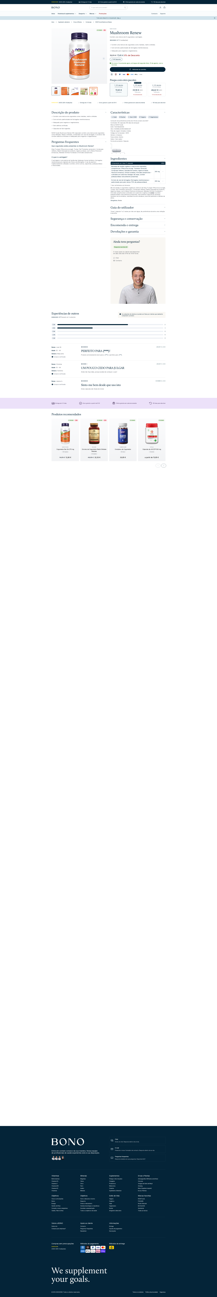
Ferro (81, 1186)
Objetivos (55, 1196)
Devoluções (112, 1231)
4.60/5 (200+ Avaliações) (65, 2)
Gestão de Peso (56, 1206)
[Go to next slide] (163, 465)
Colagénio (112, 1181)
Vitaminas (55, 1176)
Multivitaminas (56, 1179)
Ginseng (140, 1186)
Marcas (92, 13)
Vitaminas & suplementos (66, 13)
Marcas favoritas (144, 1196)
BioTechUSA (141, 1206)
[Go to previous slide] (158, 465)
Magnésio (83, 1179)
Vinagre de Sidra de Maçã (145, 1183)
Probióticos (112, 1183)
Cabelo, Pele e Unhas (57, 1210)
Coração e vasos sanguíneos (60, 1208)
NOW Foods (113, 28)
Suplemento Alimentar (115, 1190)
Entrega (111, 1226)
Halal (110, 1203)
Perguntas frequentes (86, 1228)
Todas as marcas (142, 1210)
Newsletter (83, 1231)
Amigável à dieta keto (115, 1210)
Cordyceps (89, 22)
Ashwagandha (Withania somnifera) (148, 1179)
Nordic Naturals (142, 1203)
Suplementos (114, 1176)
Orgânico (111, 1201)
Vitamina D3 (55, 1181)
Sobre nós (54, 1226)
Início (53, 13)
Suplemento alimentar (64, 22)
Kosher (111, 1208)
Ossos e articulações (57, 1198)
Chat (117, 258)
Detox (53, 1201)
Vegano (111, 1198)
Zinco (81, 1183)
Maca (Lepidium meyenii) (145, 1188)
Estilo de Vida (114, 1196)
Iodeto (82, 1188)
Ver (119, 18)
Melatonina (112, 1186)
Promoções (102, 13)
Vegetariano (112, 1206)
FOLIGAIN (140, 1201)
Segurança (162, 1292)
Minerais (83, 1176)
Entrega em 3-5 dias (86, 2)
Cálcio (82, 1181)
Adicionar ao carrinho (139, 69)
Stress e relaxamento (86, 1203)
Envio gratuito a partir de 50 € (108, 2)
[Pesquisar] (125, 7)
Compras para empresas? (59, 1228)
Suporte (162, 13)
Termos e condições (138, 1292)
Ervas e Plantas (78, 22)
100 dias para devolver (159, 2)
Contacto (154, 13)
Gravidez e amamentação (87, 1208)
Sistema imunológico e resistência (89, 1206)
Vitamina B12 (55, 1186)
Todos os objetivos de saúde (88, 1210)
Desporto (82, 13)
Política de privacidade (151, 1292)
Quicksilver (141, 1208)
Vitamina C (55, 1183)
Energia (54, 1203)
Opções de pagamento (115, 1228)
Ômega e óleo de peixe (115, 1179)
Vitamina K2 (55, 1188)
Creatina (111, 1188)
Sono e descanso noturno (87, 1198)
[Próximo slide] (103, 58)
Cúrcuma (140, 1181)
